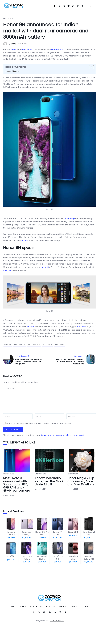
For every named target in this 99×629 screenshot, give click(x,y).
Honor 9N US (59, 344)
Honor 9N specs (12, 71)
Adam (13, 44)
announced (27, 49)
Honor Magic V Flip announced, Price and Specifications (81, 481)
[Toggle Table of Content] (90, 67)
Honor (15, 49)
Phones (73, 606)
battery (30, 326)
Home (13, 606)
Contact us (36, 606)
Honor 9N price (19, 344)
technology (69, 218)
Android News (8, 18)
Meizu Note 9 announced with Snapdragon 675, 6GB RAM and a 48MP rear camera (16, 484)
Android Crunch (57, 621)
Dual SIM (7, 270)
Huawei (25, 240)
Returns (85, 606)
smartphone (57, 49)
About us (51, 606)
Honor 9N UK (47, 344)
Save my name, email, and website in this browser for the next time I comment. (39, 423)
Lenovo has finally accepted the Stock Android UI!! (49, 481)
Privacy (23, 606)
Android (45, 267)
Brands (63, 606)
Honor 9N (7, 344)
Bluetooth (81, 326)
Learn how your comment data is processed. (62, 435)
